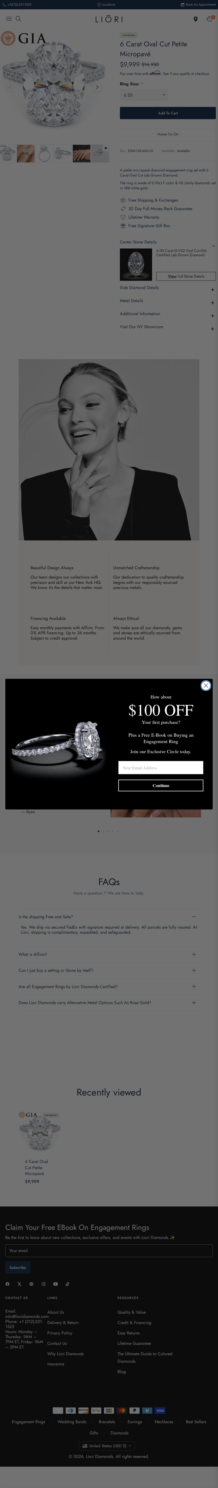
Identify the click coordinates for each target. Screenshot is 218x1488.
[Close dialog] (206, 685)
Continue (161, 785)
